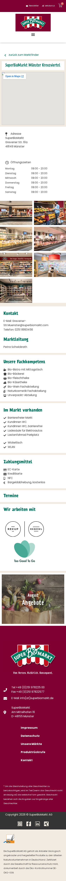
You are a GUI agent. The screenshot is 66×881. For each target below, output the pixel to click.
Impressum (29, 728)
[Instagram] (20, 824)
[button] (33, 34)
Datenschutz (30, 736)
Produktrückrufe (33, 752)
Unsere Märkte (31, 744)
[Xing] (46, 824)
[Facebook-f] (28, 824)
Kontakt (27, 760)
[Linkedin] (37, 824)
